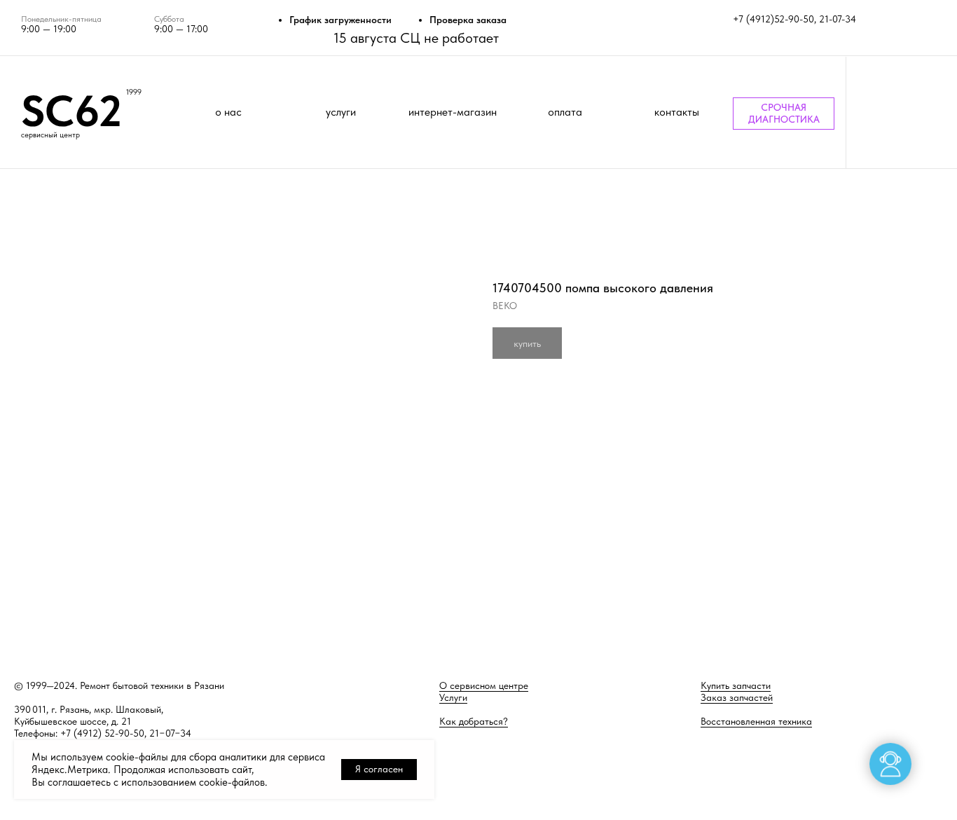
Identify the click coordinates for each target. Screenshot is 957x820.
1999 (134, 92)
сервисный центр (50, 134)
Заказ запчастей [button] (737, 697)
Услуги (453, 697)
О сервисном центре (483, 685)
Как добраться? (473, 721)
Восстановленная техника (756, 721)
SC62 (71, 111)
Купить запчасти (736, 685)
